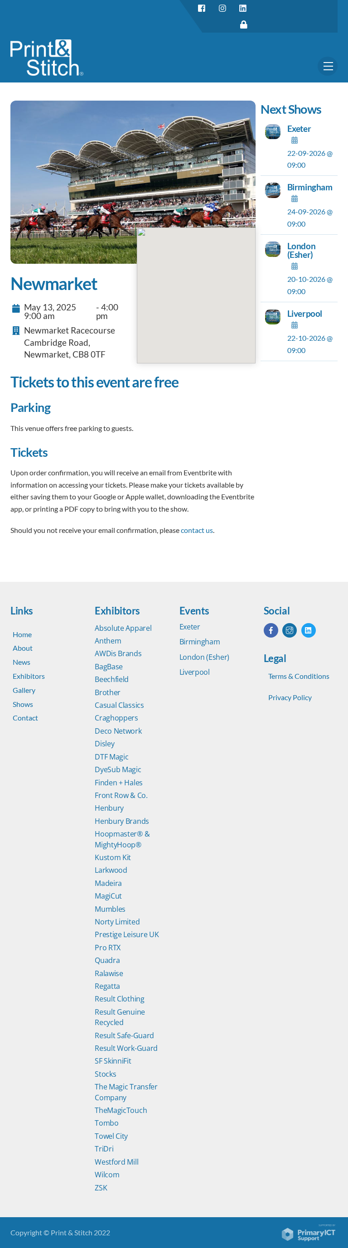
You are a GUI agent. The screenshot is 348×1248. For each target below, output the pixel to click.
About (23, 647)
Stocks (105, 1074)
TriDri (104, 1149)
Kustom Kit (113, 857)
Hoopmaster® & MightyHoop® (122, 839)
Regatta (107, 986)
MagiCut (108, 896)
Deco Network (118, 731)
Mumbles (110, 909)
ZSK (101, 1188)
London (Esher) (301, 250)
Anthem (108, 641)
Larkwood (111, 870)
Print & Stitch (71, 1232)
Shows (23, 704)
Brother (108, 692)
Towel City (111, 1136)
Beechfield (112, 679)
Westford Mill (116, 1162)
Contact (25, 717)
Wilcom (107, 1175)
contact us (197, 530)
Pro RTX (108, 948)
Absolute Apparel (123, 628)
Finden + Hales (119, 783)
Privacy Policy (290, 697)
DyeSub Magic (118, 769)
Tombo (106, 1123)
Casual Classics (119, 705)
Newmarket (53, 283)
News (21, 662)
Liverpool (305, 313)
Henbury (109, 808)
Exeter (299, 128)
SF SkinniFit (113, 1061)
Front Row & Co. (121, 795)
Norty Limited (117, 922)
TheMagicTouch (121, 1110)
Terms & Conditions (298, 676)
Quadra (107, 960)
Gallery (24, 690)
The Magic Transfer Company (126, 1092)
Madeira (108, 883)
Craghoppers (116, 718)
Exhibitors (29, 676)
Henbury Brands (122, 821)
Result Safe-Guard (124, 1035)
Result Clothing (119, 999)
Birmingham (310, 187)
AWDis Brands (118, 653)
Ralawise (109, 973)
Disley (104, 744)
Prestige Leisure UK (127, 934)
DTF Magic (111, 757)
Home (22, 634)
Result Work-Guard (126, 1048)
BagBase (109, 667)
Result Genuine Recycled (120, 1017)
